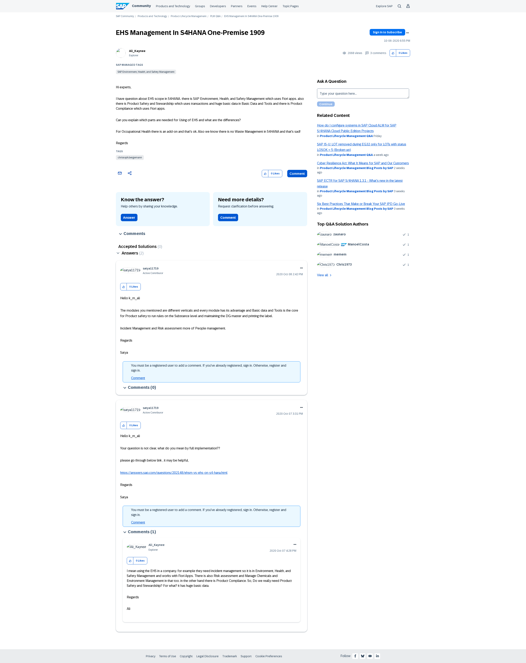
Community (141, 6)
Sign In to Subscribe (387, 32)
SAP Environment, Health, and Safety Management (146, 71)
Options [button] (407, 33)
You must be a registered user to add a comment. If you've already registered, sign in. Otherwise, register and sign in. (208, 368)
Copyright (186, 656)
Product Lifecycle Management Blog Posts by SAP (356, 168)
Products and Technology (173, 6)
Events (251, 6)
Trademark (229, 656)
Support (246, 656)
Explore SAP (384, 6)
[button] (393, 53)
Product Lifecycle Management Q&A (346, 136)
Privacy (150, 656)
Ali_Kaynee (137, 51)
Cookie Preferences (268, 656)
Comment (297, 173)
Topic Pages (291, 6)
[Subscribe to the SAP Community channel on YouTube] (370, 656)
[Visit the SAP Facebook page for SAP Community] (355, 656)
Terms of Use (167, 656)
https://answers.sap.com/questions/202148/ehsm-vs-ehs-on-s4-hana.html (173, 472)
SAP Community (125, 16)
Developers (218, 6)
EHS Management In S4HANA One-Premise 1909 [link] (251, 16)
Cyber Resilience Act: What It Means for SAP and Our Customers (363, 163)
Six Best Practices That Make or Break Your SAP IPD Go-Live (361, 204)
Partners (236, 6)
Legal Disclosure (207, 656)
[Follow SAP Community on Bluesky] (362, 656)
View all (322, 275)
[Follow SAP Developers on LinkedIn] (377, 656)
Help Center (269, 6)
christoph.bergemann (130, 157)
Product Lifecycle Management (188, 16)
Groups (200, 6)
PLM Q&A (215, 16)
